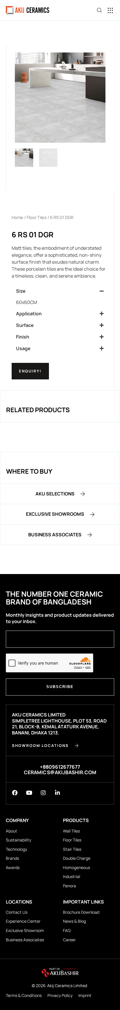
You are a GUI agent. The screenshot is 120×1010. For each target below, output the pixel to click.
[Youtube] (29, 792)
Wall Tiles (71, 831)
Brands (12, 858)
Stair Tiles (72, 849)
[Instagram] (43, 792)
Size (21, 291)
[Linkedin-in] (57, 792)
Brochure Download (81, 912)
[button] (110, 10)
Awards (13, 867)
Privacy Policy (60, 995)
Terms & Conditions (24, 995)
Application (29, 313)
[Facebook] (14, 792)
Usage (23, 348)
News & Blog (74, 921)
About (11, 831)
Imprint (84, 995)
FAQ (66, 930)
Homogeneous (76, 867)
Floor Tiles (37, 217)
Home (17, 217)
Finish (22, 337)
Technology (16, 849)
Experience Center (23, 921)
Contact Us (16, 912)
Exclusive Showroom (25, 930)
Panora (69, 885)
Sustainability (18, 840)
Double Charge (76, 858)
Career (69, 939)
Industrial (71, 876)
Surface (25, 325)
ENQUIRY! (30, 371)
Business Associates (25, 939)
